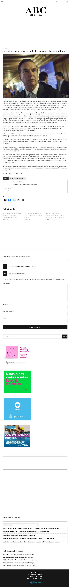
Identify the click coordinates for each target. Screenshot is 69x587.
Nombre (6, 304)
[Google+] (10, 188)
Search (66, 2)
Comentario (7, 283)
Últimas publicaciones (18, 178)
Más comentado (26, 524)
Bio (6, 178)
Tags (37, 524)
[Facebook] (8, 188)
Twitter (56, 2)
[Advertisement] (35, 32)
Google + (63, 2)
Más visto (33, 524)
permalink (26, 256)
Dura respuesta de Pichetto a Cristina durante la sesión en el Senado (33, 215)
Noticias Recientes (7, 524)
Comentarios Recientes (17, 524)
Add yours (34, 266)
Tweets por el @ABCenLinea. (12, 517)
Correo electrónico (9, 311)
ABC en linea (18, 182)
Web (4, 318)
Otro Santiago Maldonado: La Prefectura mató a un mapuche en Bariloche (12, 215)
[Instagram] (8, 190)
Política (5, 48)
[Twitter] (5, 188)
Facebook (59, 2)
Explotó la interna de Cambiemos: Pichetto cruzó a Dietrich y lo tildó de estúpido (54, 215)
